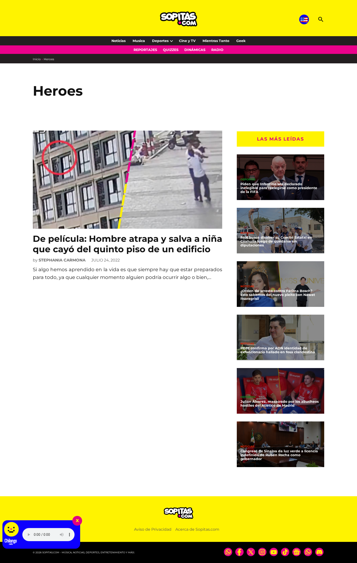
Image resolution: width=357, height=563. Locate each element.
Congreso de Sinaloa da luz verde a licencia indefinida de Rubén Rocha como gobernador (279, 455)
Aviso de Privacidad (152, 529)
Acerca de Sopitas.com (197, 529)
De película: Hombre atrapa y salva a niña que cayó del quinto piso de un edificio (127, 243)
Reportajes (145, 50)
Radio (217, 50)
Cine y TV (187, 41)
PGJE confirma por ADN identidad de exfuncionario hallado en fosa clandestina (277, 350)
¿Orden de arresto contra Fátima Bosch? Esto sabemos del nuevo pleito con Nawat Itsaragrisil (277, 295)
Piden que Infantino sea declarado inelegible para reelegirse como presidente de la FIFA (278, 188)
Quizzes (170, 50)
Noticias (118, 41)
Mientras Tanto (216, 41)
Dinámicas (194, 50)
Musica (139, 41)
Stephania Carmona (62, 260)
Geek (241, 41)
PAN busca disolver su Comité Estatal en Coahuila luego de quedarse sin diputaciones (276, 241)
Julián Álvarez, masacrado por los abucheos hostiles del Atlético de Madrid (279, 403)
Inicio (37, 59)
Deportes (160, 41)
